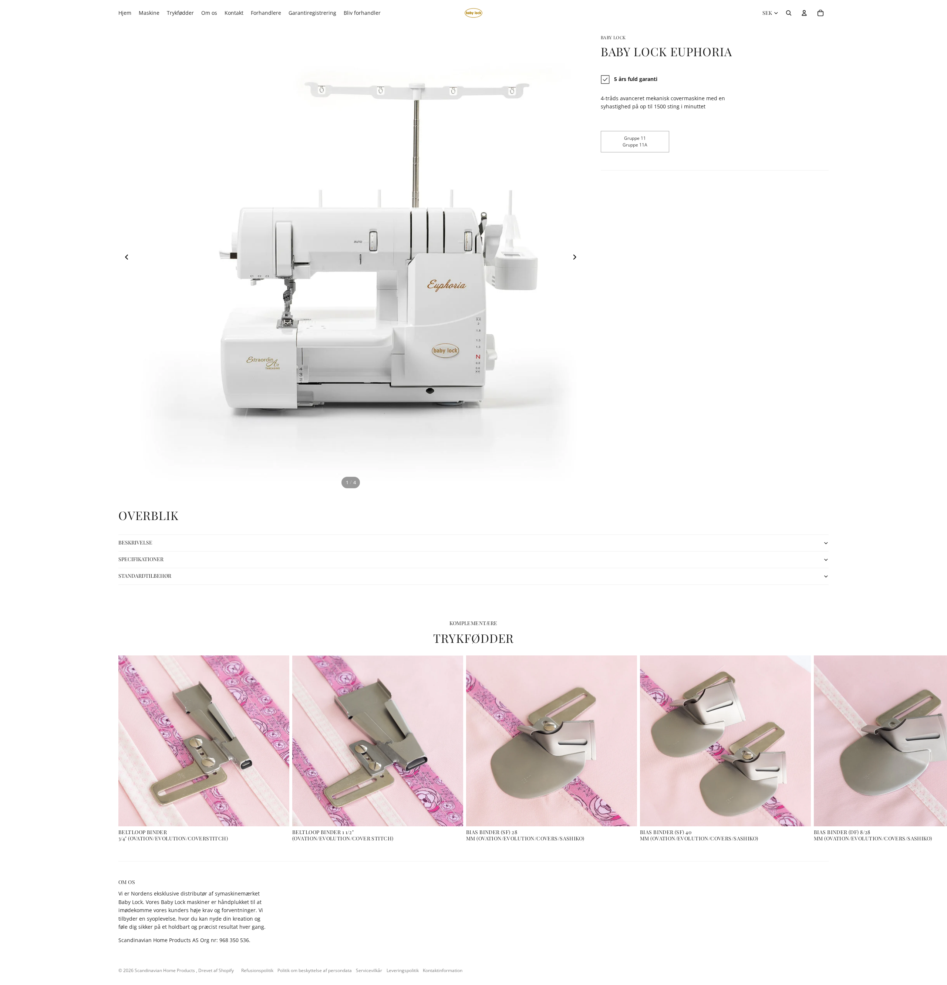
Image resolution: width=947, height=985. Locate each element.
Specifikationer (141, 559)
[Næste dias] (577, 258)
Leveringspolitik (403, 970)
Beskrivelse (135, 542)
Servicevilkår (369, 970)
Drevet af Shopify (216, 970)
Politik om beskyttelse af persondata (314, 970)
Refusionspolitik (257, 970)
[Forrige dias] (124, 258)
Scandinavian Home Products (165, 970)
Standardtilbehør (144, 575)
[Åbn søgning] (789, 13)
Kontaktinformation (442, 970)
